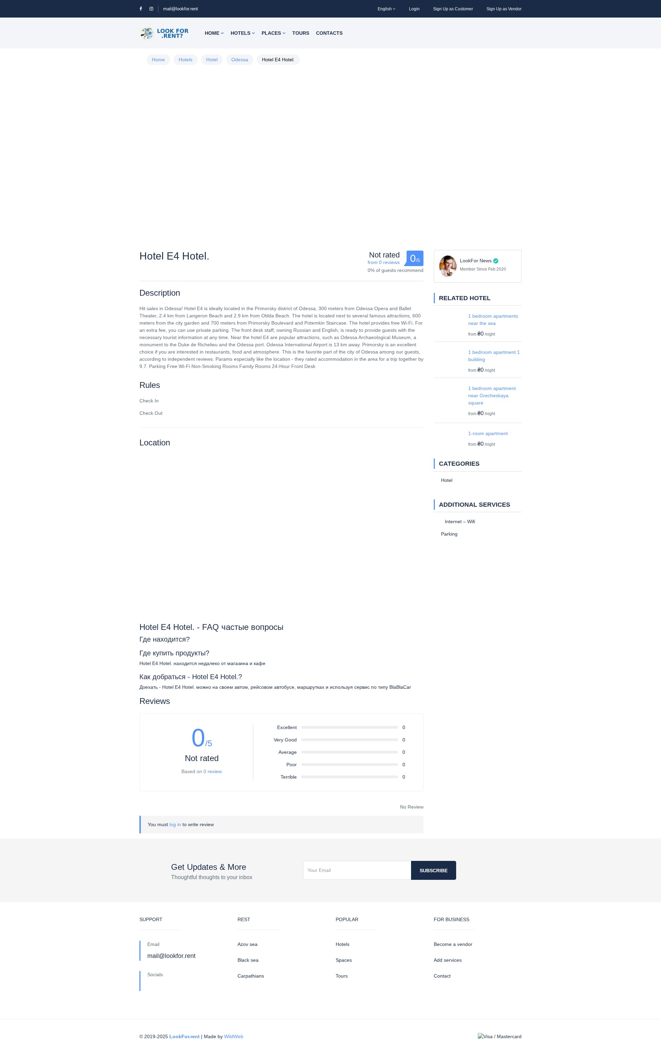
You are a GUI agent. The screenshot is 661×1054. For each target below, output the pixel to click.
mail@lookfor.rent (180, 8)
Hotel (212, 59)
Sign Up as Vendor (504, 9)
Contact (442, 976)
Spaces (344, 960)
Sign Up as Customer (453, 9)
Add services (448, 960)
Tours (300, 33)
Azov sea (248, 944)
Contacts (329, 33)
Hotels (241, 33)
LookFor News (476, 260)
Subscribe (434, 870)
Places (272, 33)
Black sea (248, 960)
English (385, 9)
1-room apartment (488, 433)
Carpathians (251, 976)
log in (175, 824)
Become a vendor (453, 944)
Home (213, 33)
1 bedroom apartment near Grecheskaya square (492, 395)
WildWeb (233, 1036)
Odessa (239, 59)
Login (414, 9)
